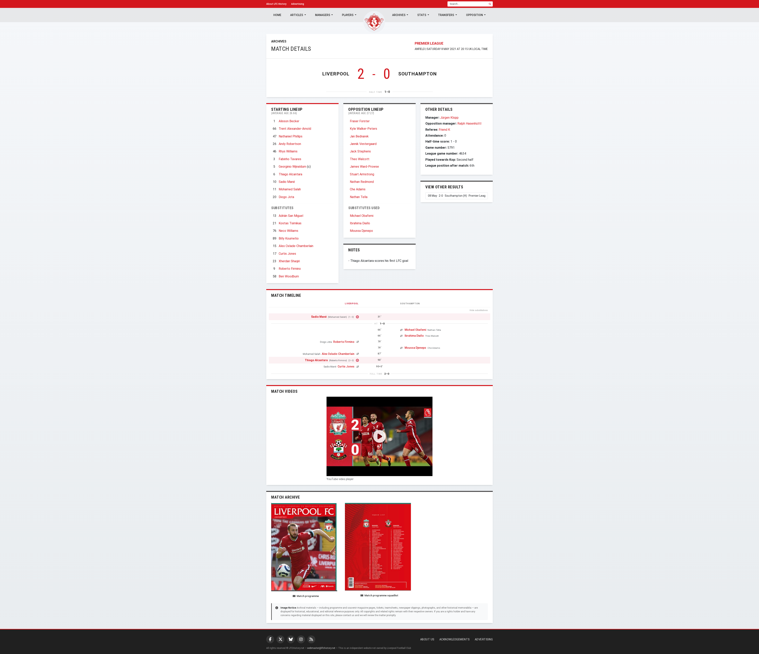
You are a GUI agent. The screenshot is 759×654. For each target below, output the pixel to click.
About (276, 4)
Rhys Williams (288, 151)
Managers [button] (323, 15)
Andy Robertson (290, 144)
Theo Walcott (359, 159)
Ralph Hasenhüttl (469, 123)
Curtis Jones (287, 254)
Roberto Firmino (290, 269)
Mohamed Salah (290, 189)
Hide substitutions (479, 310)
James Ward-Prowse (364, 166)
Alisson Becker (289, 121)
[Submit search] (490, 4)
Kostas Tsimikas (290, 223)
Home (277, 15)
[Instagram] (301, 639)
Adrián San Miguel (291, 216)
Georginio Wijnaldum (292, 166)
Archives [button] (399, 15)
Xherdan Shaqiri (289, 261)
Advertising (297, 4)
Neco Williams (288, 231)
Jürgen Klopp (449, 117)
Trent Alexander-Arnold (295, 129)
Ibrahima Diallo (360, 223)
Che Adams (357, 189)
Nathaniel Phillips (290, 136)
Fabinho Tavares (290, 159)
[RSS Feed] (311, 639)
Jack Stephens (360, 151)
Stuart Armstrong (362, 174)
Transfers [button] (446, 15)
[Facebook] (270, 639)
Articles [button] (297, 15)
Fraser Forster (360, 121)
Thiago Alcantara (290, 174)
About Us (427, 639)
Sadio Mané (287, 182)
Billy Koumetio (289, 238)
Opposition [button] (474, 15)
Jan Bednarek (359, 136)
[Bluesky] (291, 639)
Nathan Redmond (362, 182)
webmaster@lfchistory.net (321, 648)
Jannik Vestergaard (363, 144)
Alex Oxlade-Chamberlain (296, 246)
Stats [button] (422, 15)
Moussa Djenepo (361, 231)
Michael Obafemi (361, 216)
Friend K (444, 130)
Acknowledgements (454, 639)
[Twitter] (280, 639)
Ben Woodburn (289, 276)
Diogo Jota (286, 197)
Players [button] (348, 15)
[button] (379, 436)
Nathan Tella (358, 197)
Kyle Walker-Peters (363, 129)
